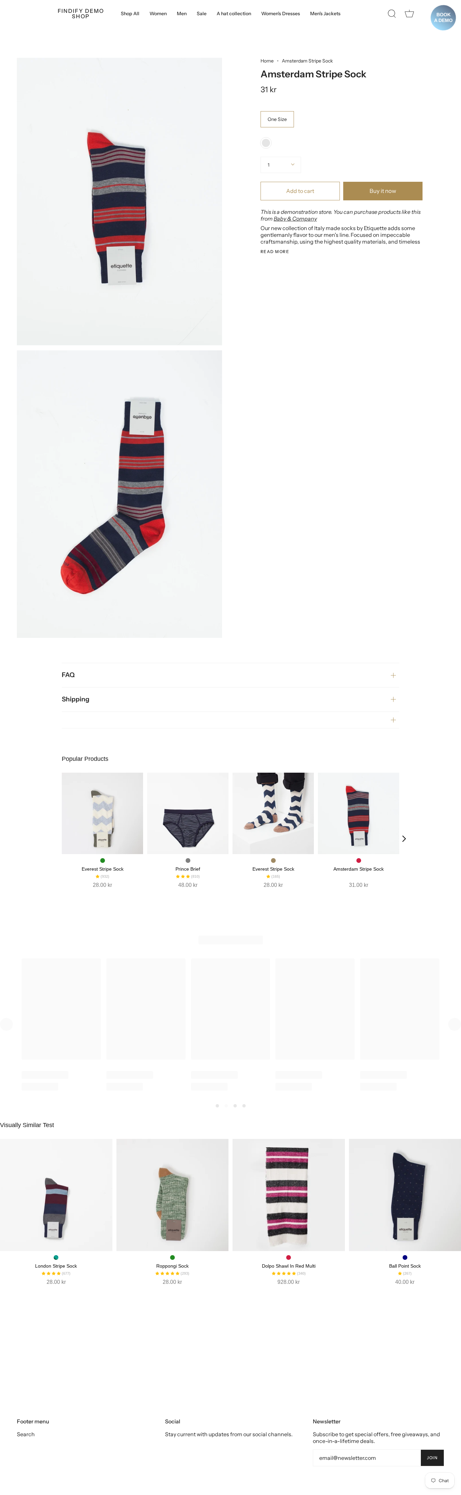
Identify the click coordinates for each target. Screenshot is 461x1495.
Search (26, 1434)
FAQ (68, 675)
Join (432, 1457)
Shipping (75, 699)
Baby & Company (295, 218)
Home (267, 61)
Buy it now (383, 191)
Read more (275, 252)
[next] (404, 839)
